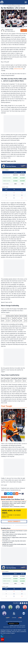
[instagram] (22, 603)
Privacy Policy (6, 627)
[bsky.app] (11, 493)
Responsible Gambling (21, 627)
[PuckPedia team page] (22, 493)
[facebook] (5, 493)
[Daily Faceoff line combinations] (19, 493)
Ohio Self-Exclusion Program (8, 633)
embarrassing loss (18, 68)
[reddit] (17, 493)
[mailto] (14, 493)
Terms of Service (12, 627)
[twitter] (8, 493)
